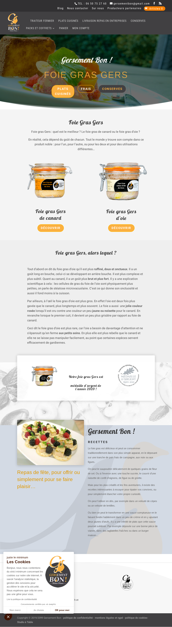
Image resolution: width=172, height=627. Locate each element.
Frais (86, 89)
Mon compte (81, 28)
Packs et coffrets (39, 28)
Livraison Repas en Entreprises (104, 21)
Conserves (138, 21)
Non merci (15, 610)
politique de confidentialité (78, 618)
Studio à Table (25, 622)
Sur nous (98, 8)
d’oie (121, 218)
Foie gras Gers (51, 211)
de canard (50, 218)
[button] (8, 617)
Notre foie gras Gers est (86, 377)
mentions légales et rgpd (109, 618)
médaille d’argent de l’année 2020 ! (86, 387)
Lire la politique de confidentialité (22, 599)
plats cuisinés (63, 91)
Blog (60, 8)
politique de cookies (136, 618)
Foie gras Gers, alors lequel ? (86, 253)
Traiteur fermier (42, 21)
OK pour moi (62, 610)
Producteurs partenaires (124, 8)
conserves (112, 89)
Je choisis (38, 610)
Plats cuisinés (68, 21)
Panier (63, 28)
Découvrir (50, 228)
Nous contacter (77, 8)
